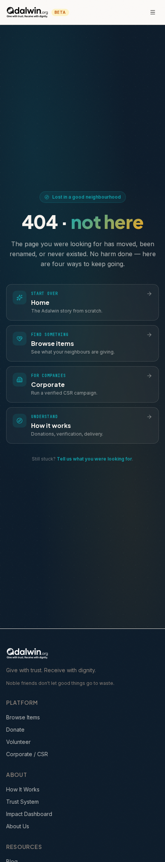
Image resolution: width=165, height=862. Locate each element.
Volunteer (18, 742)
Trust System (22, 801)
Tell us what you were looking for (94, 459)
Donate (15, 729)
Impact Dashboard (29, 814)
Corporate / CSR (27, 754)
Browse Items (23, 717)
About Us (17, 826)
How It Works (23, 789)
